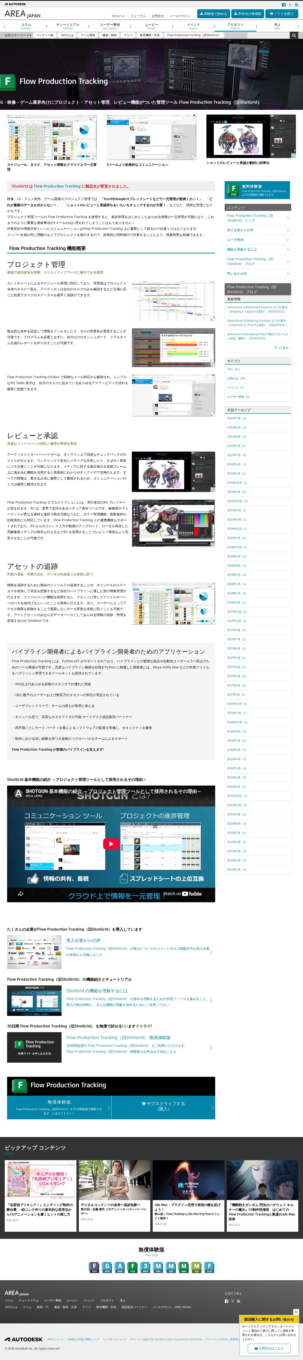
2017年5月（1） (237, 658)
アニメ (86, 1307)
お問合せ (158, 16)
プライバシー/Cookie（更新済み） (223, 1339)
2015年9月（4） (237, 814)
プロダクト (107, 1300)
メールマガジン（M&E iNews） (173, 1307)
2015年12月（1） (238, 796)
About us (118, 16)
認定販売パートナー (134, 1307)
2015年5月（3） (237, 851)
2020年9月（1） (237, 510)
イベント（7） (236, 387)
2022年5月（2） (237, 455)
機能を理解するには (242, 249)
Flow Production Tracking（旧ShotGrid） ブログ (250, 261)
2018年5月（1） (237, 584)
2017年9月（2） (237, 630)
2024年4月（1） (237, 427)
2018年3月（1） (237, 593)
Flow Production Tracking (57, 186)
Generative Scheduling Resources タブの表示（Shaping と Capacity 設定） (257, 309)
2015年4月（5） (237, 860)
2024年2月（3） (237, 437)
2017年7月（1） (237, 639)
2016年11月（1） (237, 713)
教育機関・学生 (106, 1307)
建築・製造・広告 (65, 1307)
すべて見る (281, 348)
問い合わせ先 (237, 273)
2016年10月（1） (238, 722)
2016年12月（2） (238, 704)
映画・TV (43, 1307)
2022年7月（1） (237, 446)
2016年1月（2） (237, 787)
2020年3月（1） (237, 519)
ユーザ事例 (235, 239)
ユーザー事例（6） (239, 397)
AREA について (55, 1339)
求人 (122, 1300)
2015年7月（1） (237, 833)
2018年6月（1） (237, 575)
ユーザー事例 (52, 1300)
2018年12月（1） (238, 547)
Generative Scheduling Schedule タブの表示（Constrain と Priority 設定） (257, 323)
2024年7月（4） (237, 418)
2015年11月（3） (238, 805)
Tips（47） (234, 369)
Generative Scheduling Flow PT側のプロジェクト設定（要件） (258, 336)
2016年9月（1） (237, 731)
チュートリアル (29, 1300)
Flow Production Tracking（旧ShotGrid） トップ (250, 218)
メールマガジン (180, 16)
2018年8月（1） (237, 566)
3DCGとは (11, 1307)
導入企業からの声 (240, 230)
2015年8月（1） (237, 823)
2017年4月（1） (237, 667)
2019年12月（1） (238, 529)
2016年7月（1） (237, 741)
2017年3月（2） (237, 676)
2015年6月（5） (237, 842)
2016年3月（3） (237, 768)
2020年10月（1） (238, 501)
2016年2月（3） (237, 777)
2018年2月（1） (237, 602)
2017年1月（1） (237, 695)
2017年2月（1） (237, 685)
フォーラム (138, 16)
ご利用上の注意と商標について (83, 1339)
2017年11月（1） (237, 621)
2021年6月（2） (237, 492)
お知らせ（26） (237, 378)
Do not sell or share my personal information (176, 1339)
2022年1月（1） (237, 473)
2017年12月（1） (237, 612)
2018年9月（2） (237, 556)
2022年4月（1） (237, 464)
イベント (89, 1300)
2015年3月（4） (237, 870)
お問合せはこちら (271, 1348)
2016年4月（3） (237, 759)
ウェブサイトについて (114, 1339)
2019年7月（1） (237, 538)
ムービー (72, 1300)
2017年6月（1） (237, 648)
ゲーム (27, 1307)
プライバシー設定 (138, 1339)
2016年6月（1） (237, 750)
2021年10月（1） (238, 483)
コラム (9, 1300)
